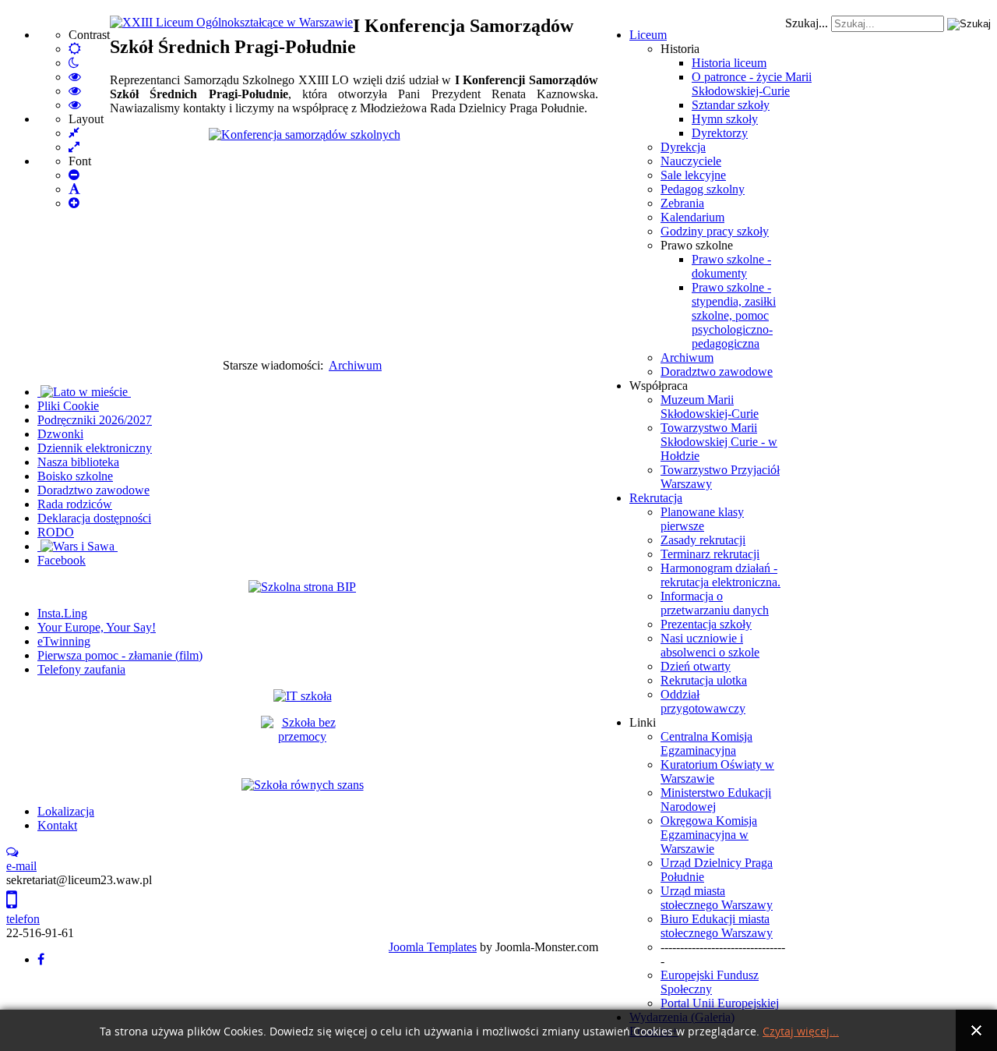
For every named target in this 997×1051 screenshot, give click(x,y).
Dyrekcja (683, 147)
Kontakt (57, 825)
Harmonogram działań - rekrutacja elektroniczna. (720, 575)
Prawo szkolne (697, 245)
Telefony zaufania (81, 669)
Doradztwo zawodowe (717, 371)
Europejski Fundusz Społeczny (710, 982)
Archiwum (687, 357)
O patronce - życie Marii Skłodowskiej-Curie (752, 83)
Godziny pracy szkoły (715, 231)
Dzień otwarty (696, 666)
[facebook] (40, 959)
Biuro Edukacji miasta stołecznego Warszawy (717, 926)
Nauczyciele (691, 161)
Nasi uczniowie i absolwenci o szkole (710, 645)
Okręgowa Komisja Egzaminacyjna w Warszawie (709, 834)
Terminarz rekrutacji (710, 554)
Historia (680, 48)
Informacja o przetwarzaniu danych (715, 603)
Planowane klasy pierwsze (702, 519)
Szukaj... (806, 23)
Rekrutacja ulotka (704, 680)
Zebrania (682, 203)
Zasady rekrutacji (703, 540)
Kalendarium (692, 217)
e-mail (21, 865)
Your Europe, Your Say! (96, 627)
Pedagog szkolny (703, 189)
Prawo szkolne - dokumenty (731, 266)
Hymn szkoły (725, 119)
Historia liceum (729, 62)
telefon (23, 918)
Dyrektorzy (720, 133)
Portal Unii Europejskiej (720, 1003)
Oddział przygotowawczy (703, 701)
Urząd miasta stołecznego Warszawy (717, 897)
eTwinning (63, 641)
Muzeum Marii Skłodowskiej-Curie (710, 406)
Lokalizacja (65, 811)
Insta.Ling (62, 613)
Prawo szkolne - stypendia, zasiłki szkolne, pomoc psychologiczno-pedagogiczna (734, 315)
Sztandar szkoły (731, 104)
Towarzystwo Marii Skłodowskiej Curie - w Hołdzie (719, 441)
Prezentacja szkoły (706, 624)
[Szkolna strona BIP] (302, 586)
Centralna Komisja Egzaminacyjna (706, 743)
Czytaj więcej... (801, 1032)
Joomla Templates (433, 947)
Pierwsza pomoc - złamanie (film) (120, 655)
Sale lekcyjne (693, 175)
